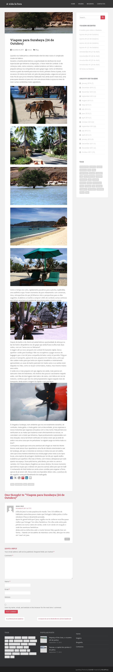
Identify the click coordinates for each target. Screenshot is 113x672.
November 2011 (87, 148)
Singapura (83, 189)
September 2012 (88, 126)
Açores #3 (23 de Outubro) (89, 39)
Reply (67, 539)
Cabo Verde (84, 173)
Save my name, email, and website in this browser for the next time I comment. (33, 607)
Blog (37, 50)
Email (7, 589)
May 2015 (85, 105)
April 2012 (85, 135)
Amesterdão (84, 167)
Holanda (99, 176)
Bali (89, 170)
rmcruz (29, 50)
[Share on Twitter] (15, 477)
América (92, 167)
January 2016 (86, 83)
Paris (81, 186)
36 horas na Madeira (86, 69)
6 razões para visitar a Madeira (90, 30)
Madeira (82, 183)
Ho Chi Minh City (89, 176)
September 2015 (88, 96)
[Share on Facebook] (11, 477)
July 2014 (85, 109)
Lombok (31, 484)
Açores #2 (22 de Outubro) (89, 43)
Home (73, 4)
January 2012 (86, 139)
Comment (9, 555)
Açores (99, 167)
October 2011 (87, 152)
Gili (81, 176)
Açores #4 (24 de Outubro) (89, 34)
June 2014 (85, 113)
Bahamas (83, 170)
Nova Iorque (97, 183)
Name (7, 581)
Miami (89, 183)
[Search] (103, 17)
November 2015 (87, 92)
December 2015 (87, 88)
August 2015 (86, 100)
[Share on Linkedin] (26, 477)
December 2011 (87, 143)
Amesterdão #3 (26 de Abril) (89, 56)
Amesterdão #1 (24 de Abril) (89, 65)
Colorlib (90, 670)
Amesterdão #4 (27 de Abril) (89, 52)
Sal (93, 186)
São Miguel (92, 189)
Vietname (100, 189)
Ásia (12, 484)
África (82, 192)
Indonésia (19, 484)
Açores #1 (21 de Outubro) (89, 47)
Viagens (81, 4)
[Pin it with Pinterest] (23, 477)
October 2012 (87, 122)
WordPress (104, 670)
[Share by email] (30, 477)
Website (7, 597)
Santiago (99, 186)
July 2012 (85, 131)
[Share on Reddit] (19, 477)
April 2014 (85, 118)
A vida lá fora (14, 3)
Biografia (90, 4)
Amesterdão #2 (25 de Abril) (89, 60)
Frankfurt (99, 173)
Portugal (88, 186)
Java (25, 484)
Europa (92, 173)
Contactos (101, 4)
